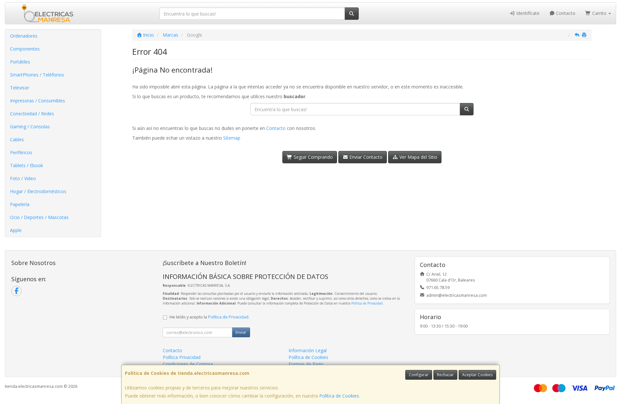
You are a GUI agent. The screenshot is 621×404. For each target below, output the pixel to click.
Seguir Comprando (312, 157)
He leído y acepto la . (209, 317)
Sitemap (231, 138)
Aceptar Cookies (477, 374)
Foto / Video (23, 178)
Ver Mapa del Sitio (417, 157)
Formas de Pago (306, 364)
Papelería (19, 204)
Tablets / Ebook (26, 165)
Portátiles (20, 62)
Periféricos (21, 152)
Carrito (599, 13)
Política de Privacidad (367, 303)
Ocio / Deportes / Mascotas (39, 217)
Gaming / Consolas (30, 126)
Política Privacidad (182, 357)
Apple (16, 230)
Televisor (19, 88)
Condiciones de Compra (188, 364)
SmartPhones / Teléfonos (37, 75)
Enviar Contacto (365, 157)
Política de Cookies (339, 396)
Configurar (419, 374)
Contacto (565, 13)
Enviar (240, 332)
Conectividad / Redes (32, 113)
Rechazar (445, 374)
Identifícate (527, 13)
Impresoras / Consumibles (37, 101)
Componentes (25, 49)
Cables (17, 139)
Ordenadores (24, 36)
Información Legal (308, 350)
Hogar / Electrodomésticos (38, 191)
